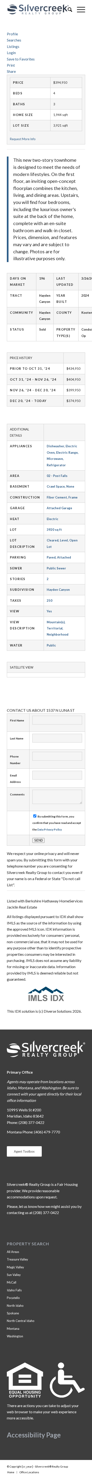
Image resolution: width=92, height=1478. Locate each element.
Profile (12, 34)
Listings (13, 46)
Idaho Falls (14, 1290)
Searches (14, 40)
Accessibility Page (34, 1435)
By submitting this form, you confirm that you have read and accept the (56, 823)
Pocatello (13, 1298)
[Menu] (78, 9)
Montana (13, 1328)
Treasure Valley (17, 1259)
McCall (11, 1282)
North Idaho (15, 1305)
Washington (15, 1336)
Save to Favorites (21, 59)
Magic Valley (15, 1267)
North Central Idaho (20, 1321)
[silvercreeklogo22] (38, 9)
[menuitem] (67, 9)
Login (11, 52)
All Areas (13, 1252)
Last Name (16, 738)
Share (11, 71)
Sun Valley (14, 1275)
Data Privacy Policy (49, 829)
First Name (17, 720)
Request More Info (23, 139)
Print (11, 65)
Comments (17, 794)
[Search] (67, 9)
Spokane (13, 1313)
